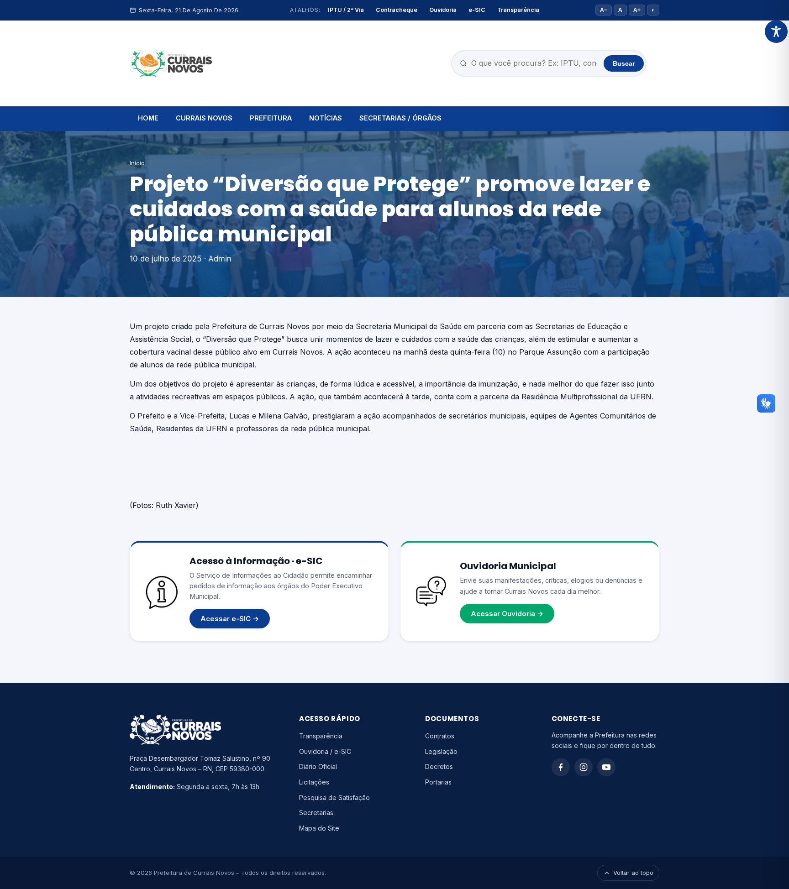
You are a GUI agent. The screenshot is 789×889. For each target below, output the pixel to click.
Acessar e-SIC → (229, 618)
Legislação (441, 751)
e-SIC (476, 9)
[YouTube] (606, 767)
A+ (637, 10)
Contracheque (396, 9)
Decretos (439, 766)
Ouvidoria (443, 9)
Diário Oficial (318, 766)
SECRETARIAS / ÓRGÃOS (400, 118)
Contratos (439, 736)
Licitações (314, 782)
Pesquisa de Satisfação (334, 797)
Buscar (624, 63)
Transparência (518, 9)
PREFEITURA (271, 118)
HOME (148, 118)
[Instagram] (583, 767)
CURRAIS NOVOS (204, 118)
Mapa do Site (319, 828)
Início (137, 163)
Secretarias (316, 812)
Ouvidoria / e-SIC (325, 751)
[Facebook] (561, 767)
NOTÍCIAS (325, 118)
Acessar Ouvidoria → (507, 613)
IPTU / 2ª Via (346, 9)
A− (603, 10)
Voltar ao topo (633, 872)
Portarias (438, 782)
